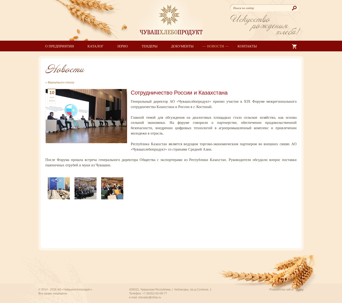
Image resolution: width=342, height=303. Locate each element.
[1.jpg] (59, 188)
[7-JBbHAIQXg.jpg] (112, 188)
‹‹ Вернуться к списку (59, 82)
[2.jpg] (85, 188)
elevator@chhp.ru (149, 297)
